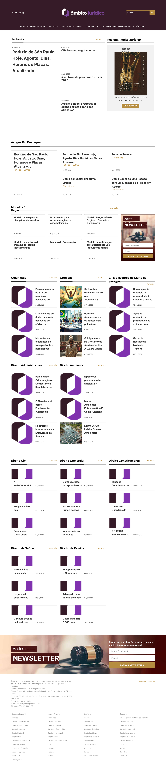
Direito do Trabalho (91, 729)
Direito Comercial (126, 722)
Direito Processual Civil (21, 741)
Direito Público (89, 741)
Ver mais (99, 39)
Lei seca (51, 748)
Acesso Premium (54, 714)
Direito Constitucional (20, 725)
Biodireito (87, 714)
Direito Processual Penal (57, 741)
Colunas (15, 718)
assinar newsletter (138, 256)
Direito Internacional (127, 733)
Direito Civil (88, 722)
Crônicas (87, 718)
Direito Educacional (127, 729)
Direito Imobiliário (90, 733)
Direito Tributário (126, 741)
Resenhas (123, 752)
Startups (51, 756)
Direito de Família (90, 725)
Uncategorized (17, 760)
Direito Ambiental (54, 722)
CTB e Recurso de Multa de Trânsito (134, 718)
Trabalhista (124, 756)
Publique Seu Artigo (72, 27)
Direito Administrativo (20, 722)
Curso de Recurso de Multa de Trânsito (123, 27)
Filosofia (123, 744)
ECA (49, 744)
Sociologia (16, 756)
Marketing (87, 748)
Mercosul (123, 748)
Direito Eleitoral (18, 733)
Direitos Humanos (19, 744)
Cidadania (123, 714)
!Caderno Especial (19, 714)
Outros (86, 752)
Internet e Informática (20, 748)
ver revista (130, 105)
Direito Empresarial (55, 733)
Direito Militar (17, 737)
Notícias (53, 27)
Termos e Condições (147, 681)
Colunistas (52, 718)
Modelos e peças (18, 752)
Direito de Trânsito (127, 725)
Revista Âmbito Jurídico (32, 27)
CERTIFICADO (93, 27)
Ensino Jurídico (90, 744)
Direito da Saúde (54, 725)
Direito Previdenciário (92, 737)
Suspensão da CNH (91, 756)
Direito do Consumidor (56, 729)
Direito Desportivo (19, 729)
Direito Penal (53, 737)
